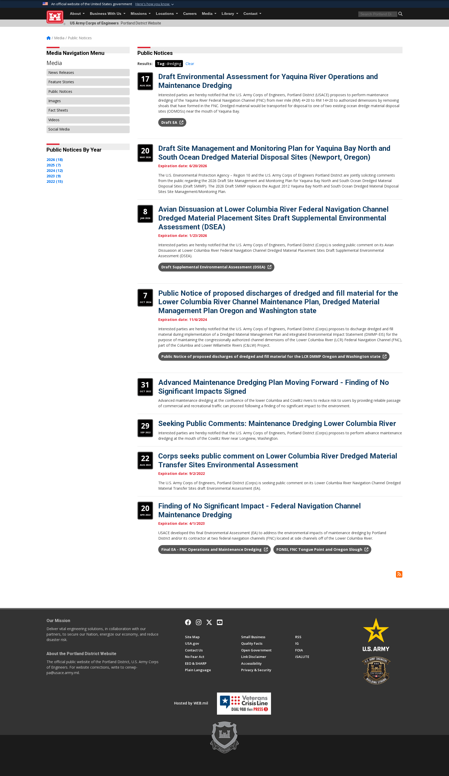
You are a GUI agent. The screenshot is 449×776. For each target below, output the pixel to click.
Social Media (59, 129)
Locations (165, 14)
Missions (139, 14)
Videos (54, 119)
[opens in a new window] (198, 622)
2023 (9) (54, 175)
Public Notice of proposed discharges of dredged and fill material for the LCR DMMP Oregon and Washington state (271, 356)
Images (54, 100)
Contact (251, 14)
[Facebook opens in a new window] (188, 622)
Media (208, 14)
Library (228, 14)
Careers (190, 14)
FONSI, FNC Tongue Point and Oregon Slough (319, 549)
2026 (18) (55, 159)
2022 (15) (55, 181)
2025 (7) (54, 165)
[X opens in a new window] (209, 622)
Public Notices (60, 91)
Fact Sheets (58, 110)
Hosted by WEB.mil (191, 703)
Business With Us (106, 14)
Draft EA (169, 122)
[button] (155, 4)
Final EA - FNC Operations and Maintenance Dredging (212, 549)
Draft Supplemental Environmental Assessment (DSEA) (213, 266)
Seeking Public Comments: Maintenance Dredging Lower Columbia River (277, 423)
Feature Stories (61, 81)
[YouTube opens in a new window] (219, 622)
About (76, 14)
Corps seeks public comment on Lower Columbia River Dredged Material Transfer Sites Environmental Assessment (277, 460)
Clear (190, 63)
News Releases (61, 72)
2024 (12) (55, 170)
